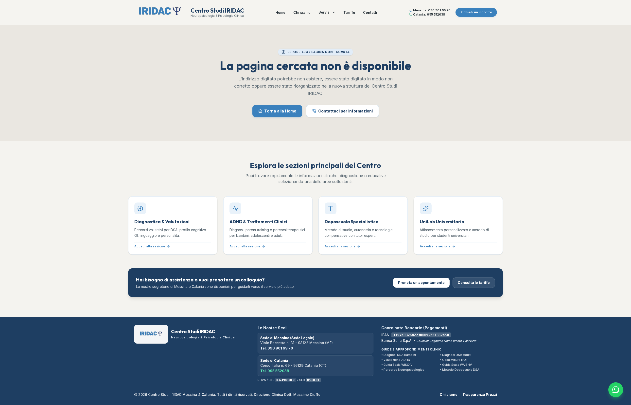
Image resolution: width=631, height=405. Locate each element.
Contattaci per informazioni (345, 111)
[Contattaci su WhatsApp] (615, 389)
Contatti (370, 12)
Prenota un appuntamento (421, 282)
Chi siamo (302, 12)
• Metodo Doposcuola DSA (459, 369)
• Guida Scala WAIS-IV (456, 365)
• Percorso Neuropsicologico (402, 369)
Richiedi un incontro (476, 12)
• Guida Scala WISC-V (397, 365)
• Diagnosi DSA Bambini (398, 355)
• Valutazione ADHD (395, 360)
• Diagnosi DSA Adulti (455, 355)
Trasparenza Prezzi (479, 394)
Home (280, 12)
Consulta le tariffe (474, 282)
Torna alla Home (280, 111)
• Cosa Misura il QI (453, 360)
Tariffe (349, 12)
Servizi (324, 12)
